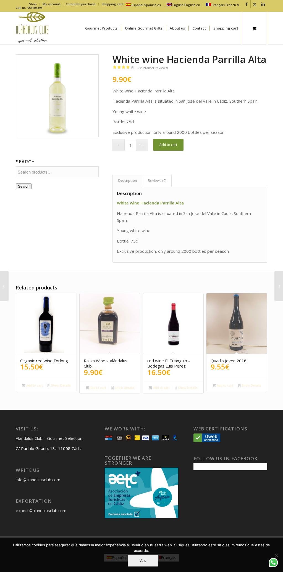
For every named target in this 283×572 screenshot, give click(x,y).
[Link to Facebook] (246, 4)
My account (51, 4)
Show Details (60, 385)
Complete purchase (81, 4)
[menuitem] (33, 4)
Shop (33, 4)
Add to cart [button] (34, 385)
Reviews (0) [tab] (157, 180)
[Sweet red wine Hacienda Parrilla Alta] (4, 286)
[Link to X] (255, 4)
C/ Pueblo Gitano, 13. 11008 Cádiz (49, 448)
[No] (276, 555)
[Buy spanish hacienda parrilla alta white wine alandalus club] (57, 95)
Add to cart (168, 144)
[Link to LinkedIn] (263, 4)
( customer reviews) (152, 68)
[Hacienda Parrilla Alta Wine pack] (278, 286)
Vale (143, 560)
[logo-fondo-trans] (32, 28)
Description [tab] (127, 180)
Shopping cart (112, 4)
